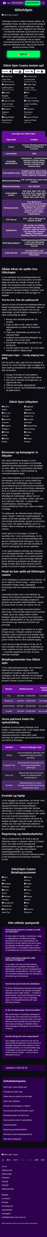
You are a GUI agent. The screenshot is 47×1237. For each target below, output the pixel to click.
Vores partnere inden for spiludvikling (17, 1120)
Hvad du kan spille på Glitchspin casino (18, 1111)
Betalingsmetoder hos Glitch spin (16, 1115)
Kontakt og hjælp (10, 1125)
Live (16, 71)
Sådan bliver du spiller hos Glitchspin (17, 1096)
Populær (5, 71)
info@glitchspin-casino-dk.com (14, 1217)
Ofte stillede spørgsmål (12, 1139)
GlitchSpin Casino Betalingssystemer (17, 1134)
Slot (38, 71)
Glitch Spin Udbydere (11, 1101)
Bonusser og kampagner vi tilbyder (16, 1106)
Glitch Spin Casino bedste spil (15, 1087)
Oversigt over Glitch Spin (13, 1092)
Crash (27, 71)
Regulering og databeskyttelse (15, 1129)
